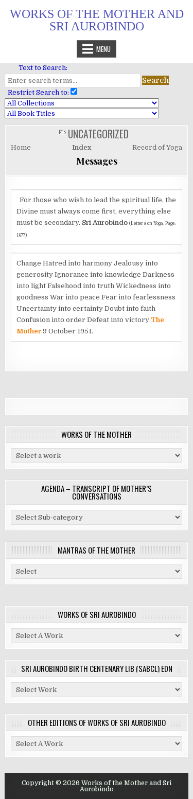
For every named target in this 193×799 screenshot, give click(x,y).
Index (81, 147)
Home (21, 147)
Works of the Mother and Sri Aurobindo (97, 20)
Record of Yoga (157, 147)
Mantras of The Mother (96, 550)
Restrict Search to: (37, 92)
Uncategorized (98, 134)
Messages (96, 161)
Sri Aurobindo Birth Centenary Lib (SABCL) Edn (96, 668)
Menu (103, 49)
